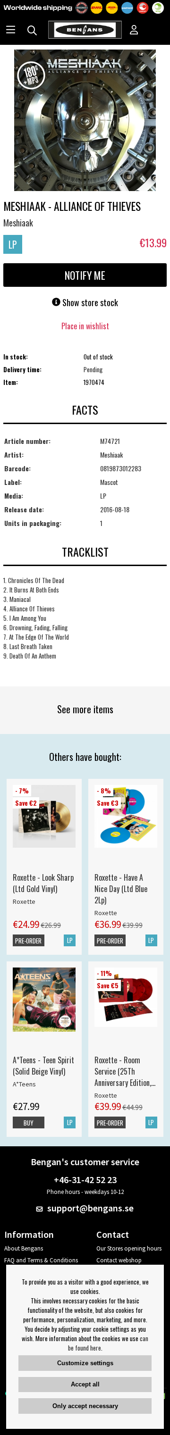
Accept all (85, 1384)
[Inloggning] (134, 30)
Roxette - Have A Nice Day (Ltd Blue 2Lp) (120, 889)
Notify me (85, 275)
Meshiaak (18, 223)
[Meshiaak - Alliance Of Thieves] (85, 121)
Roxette (24, 901)
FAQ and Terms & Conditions (41, 1260)
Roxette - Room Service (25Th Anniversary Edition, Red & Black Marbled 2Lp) (124, 1071)
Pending (93, 369)
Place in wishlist (85, 326)
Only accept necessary (85, 1406)
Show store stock (89, 302)
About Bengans (23, 1248)
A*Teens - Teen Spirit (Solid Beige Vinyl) (43, 1065)
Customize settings (85, 1363)
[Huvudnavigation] (10, 31)
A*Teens (24, 1084)
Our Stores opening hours (129, 1248)
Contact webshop (119, 1260)
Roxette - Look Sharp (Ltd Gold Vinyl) (43, 883)
